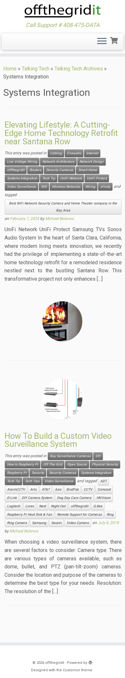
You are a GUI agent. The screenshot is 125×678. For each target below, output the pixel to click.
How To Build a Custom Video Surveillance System (58, 440)
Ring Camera (17, 523)
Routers (35, 170)
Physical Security (105, 464)
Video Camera (78, 523)
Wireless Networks (66, 187)
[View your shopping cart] (114, 40)
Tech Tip (48, 178)
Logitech (13, 506)
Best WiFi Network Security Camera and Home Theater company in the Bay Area (63, 206)
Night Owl (58, 506)
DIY (98, 456)
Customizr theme (77, 670)
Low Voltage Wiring (22, 161)
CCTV (88, 489)
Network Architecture (58, 161)
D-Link (12, 498)
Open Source (77, 464)
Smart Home (87, 170)
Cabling (56, 153)
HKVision (103, 498)
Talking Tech (35, 69)
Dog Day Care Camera (74, 498)
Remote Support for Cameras (79, 514)
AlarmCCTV (16, 489)
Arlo (33, 489)
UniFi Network (71, 178)
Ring (110, 514)
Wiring (90, 187)
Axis (58, 489)
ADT (103, 481)
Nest (42, 506)
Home (10, 69)
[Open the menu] (102, 42)
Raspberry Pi (17, 473)
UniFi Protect (97, 178)
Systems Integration (22, 178)
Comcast (104, 489)
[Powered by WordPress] (90, 661)
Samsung (39, 523)
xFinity (105, 187)
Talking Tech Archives (78, 69)
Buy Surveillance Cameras (70, 456)
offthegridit (15, 170)
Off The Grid (52, 464)
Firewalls (74, 153)
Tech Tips (32, 481)
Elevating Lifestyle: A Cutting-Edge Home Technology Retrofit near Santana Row (61, 133)
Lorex (29, 506)
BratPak (72, 489)
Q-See (97, 506)
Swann (56, 523)
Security (38, 473)
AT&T (46, 489)
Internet (92, 153)
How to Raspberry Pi (22, 464)
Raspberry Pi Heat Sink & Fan (29, 514)
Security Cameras (59, 170)
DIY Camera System (37, 498)
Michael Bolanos (59, 218)
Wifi (44, 187)
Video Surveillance (21, 187)
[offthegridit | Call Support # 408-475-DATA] (62, 11)
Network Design (91, 161)
